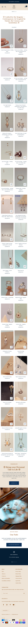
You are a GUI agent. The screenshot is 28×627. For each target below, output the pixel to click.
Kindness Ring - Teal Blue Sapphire (21, 189)
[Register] (24, 593)
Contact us (4, 576)
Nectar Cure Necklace (7, 402)
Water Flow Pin (21, 270)
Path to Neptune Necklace (21, 377)
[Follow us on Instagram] (7, 604)
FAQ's (3, 571)
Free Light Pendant (7, 105)
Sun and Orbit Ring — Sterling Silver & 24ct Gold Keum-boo (7, 189)
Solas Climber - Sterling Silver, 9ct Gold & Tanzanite (21, 454)
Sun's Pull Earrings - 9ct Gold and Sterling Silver (20, 134)
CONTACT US (14, 483)
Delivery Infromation (6, 578)
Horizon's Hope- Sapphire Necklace (7, 325)
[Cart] (25, 6)
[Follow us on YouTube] (13, 604)
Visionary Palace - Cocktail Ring (7, 297)
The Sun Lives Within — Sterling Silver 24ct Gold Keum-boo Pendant (20, 51)
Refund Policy (18, 574)
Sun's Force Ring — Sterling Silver (7, 162)
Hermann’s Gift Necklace (21, 402)
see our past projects (14, 544)
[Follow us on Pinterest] (10, 604)
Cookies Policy (18, 583)
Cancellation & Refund (6, 580)
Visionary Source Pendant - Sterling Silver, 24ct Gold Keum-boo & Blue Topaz (21, 106)
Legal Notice (18, 580)
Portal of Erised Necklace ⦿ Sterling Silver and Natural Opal (7, 454)
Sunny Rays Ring (21, 351)
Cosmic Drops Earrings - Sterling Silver (7, 50)
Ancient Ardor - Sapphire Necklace (21, 325)
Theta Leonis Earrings (7, 377)
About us (3, 574)
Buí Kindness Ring (7, 78)
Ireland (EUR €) (5, 610)
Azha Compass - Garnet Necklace (7, 271)
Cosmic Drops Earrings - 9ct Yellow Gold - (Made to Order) (7, 216)
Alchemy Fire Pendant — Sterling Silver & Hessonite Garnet (7, 135)
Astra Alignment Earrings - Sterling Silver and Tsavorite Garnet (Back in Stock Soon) (20, 217)
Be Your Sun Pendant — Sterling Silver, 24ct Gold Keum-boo (20, 79)
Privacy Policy (18, 571)
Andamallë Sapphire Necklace (21, 428)
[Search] (5, 6)
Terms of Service (19, 578)
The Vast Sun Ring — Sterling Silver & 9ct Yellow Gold (20, 162)
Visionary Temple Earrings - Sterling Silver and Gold (7, 244)
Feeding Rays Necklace (7, 351)
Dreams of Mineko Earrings (7, 428)
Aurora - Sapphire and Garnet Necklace (21, 244)
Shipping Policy (18, 576)
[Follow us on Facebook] (3, 604)
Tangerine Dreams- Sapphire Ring (20, 298)
